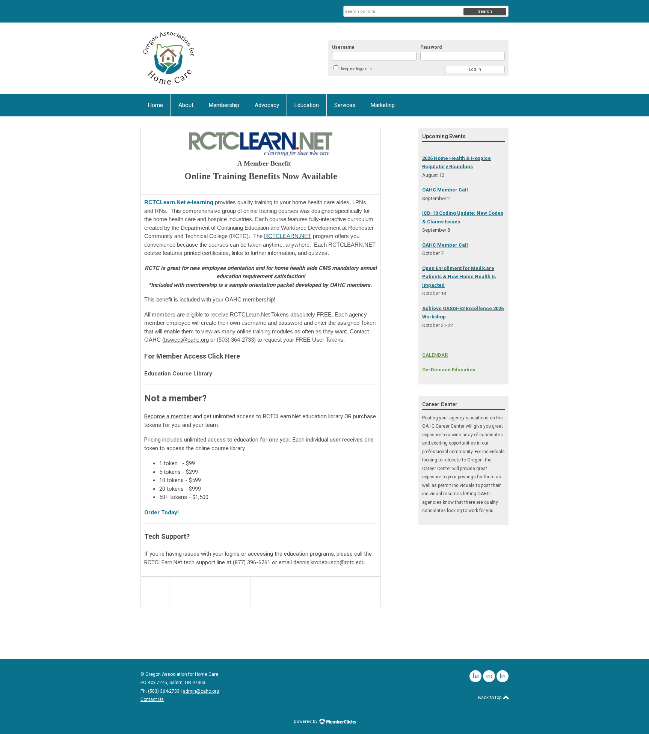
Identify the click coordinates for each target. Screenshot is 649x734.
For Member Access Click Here (192, 356)
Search (485, 11)
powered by (306, 721)
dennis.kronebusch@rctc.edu (329, 562)
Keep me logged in (356, 69)
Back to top (490, 697)
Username (343, 47)
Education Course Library (178, 373)
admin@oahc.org (201, 691)
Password (431, 47)
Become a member (168, 416)
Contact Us (152, 699)
